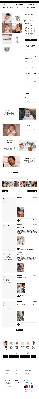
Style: (28, 25)
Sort (28, 194)
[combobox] (6, 4)
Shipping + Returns (28, 370)
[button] (31, 17)
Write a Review (33, 191)
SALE (6, 377)
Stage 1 (26, 20)
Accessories (7, 374)
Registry (16, 371)
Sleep (6, 371)
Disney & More (25, 7)
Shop (18, 7)
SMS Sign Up (7, 382)
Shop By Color (7, 376)
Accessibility (27, 373)
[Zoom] (7, 18)
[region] (19, 184)
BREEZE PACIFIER (8, 257)
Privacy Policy (27, 371)
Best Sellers (5, 7)
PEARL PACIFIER (8, 229)
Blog (16, 370)
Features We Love (28, 93)
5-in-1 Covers (7, 370)
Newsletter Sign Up (8, 383)
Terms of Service (27, 374)
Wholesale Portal (18, 369)
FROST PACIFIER (8, 202)
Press (16, 373)
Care (25, 97)
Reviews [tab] (4, 189)
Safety (26, 369)
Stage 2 (31, 20)
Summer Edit (33, 7)
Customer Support (8, 386)
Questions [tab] (10, 189)
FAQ (25, 367)
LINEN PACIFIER (8, 280)
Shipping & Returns (28, 101)
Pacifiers (6, 373)
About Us (16, 367)
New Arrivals (12, 7)
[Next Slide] (36, 184)
